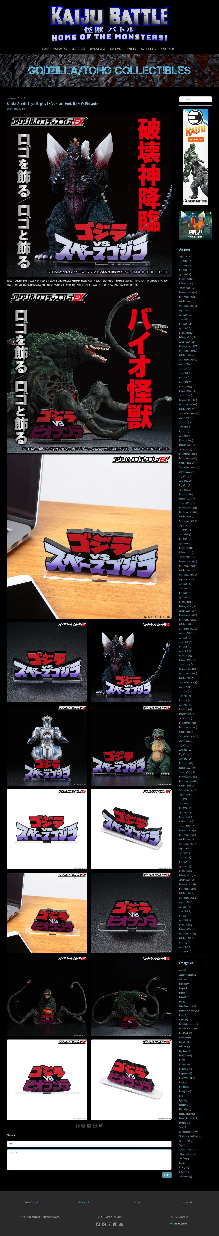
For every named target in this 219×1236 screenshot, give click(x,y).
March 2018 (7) (185, 709)
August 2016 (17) (186, 795)
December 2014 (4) (187, 884)
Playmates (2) (185, 1109)
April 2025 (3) (185, 328)
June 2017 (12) (185, 750)
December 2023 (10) (188, 400)
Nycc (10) (183, 1100)
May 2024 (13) (185, 378)
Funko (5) (183, 1015)
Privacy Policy (188, 1202)
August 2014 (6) (186, 902)
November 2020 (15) (188, 566)
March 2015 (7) (185, 871)
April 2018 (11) (185, 705)
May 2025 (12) (185, 324)
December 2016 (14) (188, 777)
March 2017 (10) (186, 763)
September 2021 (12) (188, 521)
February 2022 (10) (187, 499)
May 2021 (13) (185, 539)
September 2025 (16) (188, 306)
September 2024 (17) (188, 360)
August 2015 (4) (186, 848)
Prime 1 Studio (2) (187, 1114)
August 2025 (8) (186, 310)
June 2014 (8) (185, 911)
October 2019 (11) (187, 624)
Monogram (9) (185, 1091)
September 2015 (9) (188, 844)
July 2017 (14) (185, 745)
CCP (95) (182, 1002)
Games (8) (183, 1020)
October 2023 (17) (187, 409)
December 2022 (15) (188, 454)
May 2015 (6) (184, 862)
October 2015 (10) (187, 839)
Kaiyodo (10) (184, 1042)
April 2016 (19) (185, 812)
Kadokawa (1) (185, 1037)
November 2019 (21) (188, 620)
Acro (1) (182, 970)
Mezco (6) (183, 1082)
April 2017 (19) (185, 759)
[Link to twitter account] (104, 1224)
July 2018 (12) (185, 691)
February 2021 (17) (187, 552)
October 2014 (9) (186, 893)
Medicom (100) (185, 1069)
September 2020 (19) (188, 575)
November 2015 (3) (187, 835)
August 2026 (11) (186, 256)
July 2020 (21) (185, 584)
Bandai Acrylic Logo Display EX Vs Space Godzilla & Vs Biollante (52, 104)
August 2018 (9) (186, 687)
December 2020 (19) (188, 561)
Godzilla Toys (19, 109)
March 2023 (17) (186, 440)
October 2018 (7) (186, 678)
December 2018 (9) (187, 669)
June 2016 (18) (185, 803)
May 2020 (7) (184, 593)
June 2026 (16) (185, 265)
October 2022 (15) (187, 463)
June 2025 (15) (185, 319)
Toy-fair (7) (184, 1159)
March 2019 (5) (185, 656)
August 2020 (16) (186, 579)
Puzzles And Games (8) (188, 1118)
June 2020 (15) (185, 588)
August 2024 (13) (186, 364)
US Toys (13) (184, 1167)
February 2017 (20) (187, 768)
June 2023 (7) (185, 427)
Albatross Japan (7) (187, 975)
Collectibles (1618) (187, 1006)
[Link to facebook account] (98, 1224)
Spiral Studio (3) (186, 1141)
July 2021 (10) (185, 530)
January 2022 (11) (187, 503)
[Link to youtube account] (109, 1224)
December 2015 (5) (187, 830)
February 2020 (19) (187, 606)
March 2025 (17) (186, 333)
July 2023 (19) (185, 422)
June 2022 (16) (185, 481)
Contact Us (135, 1202)
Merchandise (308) (187, 1078)
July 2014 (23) (185, 907)
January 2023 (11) (187, 449)
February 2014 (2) (186, 929)
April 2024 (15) (185, 382)
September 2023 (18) (188, 413)
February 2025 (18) (187, 337)
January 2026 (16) (187, 288)
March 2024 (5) (185, 386)
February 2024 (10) (187, 391)
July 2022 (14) (185, 476)
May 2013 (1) (184, 942)
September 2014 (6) (188, 898)
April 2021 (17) (185, 543)
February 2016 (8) (186, 821)
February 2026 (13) (187, 283)
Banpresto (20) (185, 988)
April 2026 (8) (185, 274)
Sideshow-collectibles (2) (190, 1136)
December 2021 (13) (188, 508)
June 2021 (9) (185, 534)
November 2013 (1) (187, 934)
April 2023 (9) (185, 436)
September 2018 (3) (188, 682)
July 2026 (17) (185, 261)
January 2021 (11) (187, 557)
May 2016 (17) (185, 808)
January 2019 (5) (186, 664)
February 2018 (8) (186, 714)
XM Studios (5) (185, 1176)
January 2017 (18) (187, 772)
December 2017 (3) (187, 723)
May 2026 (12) (185, 270)
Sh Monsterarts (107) (188, 1132)
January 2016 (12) (187, 826)
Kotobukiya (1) (185, 1055)
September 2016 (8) (188, 790)
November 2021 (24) (188, 512)
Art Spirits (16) (185, 979)
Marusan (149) (185, 1064)
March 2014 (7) (185, 925)
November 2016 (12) (188, 781)
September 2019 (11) (188, 629)
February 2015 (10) (187, 875)
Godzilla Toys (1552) (188, 1028)
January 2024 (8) (186, 395)
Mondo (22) (184, 1087)
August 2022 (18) (186, 472)
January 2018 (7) (186, 718)
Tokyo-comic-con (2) (187, 1154)
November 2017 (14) (188, 727)
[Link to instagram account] (115, 1224)
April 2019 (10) (185, 651)
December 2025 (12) (188, 292)
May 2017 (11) (185, 754)
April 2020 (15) (185, 597)
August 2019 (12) (186, 633)
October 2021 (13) (187, 517)
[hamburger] (13, 5)
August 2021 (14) (186, 525)
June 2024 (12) (185, 373)
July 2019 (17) (185, 638)
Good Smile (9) (185, 1033)
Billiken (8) (183, 993)
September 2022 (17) (188, 467)
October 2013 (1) (186, 938)
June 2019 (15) (185, 642)
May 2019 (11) (185, 647)
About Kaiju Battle (31, 1202)
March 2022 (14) (186, 494)
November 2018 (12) (188, 673)
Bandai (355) (184, 984)
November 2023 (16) (188, 404)
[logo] (109, 23)
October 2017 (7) (186, 732)
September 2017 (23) (188, 736)
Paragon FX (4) (185, 1105)
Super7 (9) (183, 1145)
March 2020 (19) (186, 602)
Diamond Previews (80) (189, 1011)
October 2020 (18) (187, 570)
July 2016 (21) (185, 799)
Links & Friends (83, 1202)
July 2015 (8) (184, 853)
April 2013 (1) (185, 947)
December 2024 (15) (188, 346)
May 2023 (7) (184, 431)
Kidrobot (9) (184, 1046)
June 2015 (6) (185, 857)
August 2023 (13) (186, 418)
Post (167, 1175)
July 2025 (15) (185, 315)
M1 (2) (182, 1060)
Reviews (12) (184, 1123)
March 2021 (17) (186, 548)
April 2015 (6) (185, 866)
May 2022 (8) (184, 485)
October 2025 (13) (187, 301)
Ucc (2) (182, 1163)
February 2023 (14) (187, 445)
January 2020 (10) (187, 611)
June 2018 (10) (185, 696)
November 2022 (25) (188, 458)
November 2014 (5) (187, 889)
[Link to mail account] (121, 1224)
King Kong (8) (184, 1051)
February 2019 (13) (187, 660)
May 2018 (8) (184, 700)
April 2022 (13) (185, 490)
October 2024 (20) (187, 355)
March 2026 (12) (186, 279)
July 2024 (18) (185, 369)
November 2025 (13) (188, 297)
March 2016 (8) (185, 817)
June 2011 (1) (185, 951)
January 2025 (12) (187, 342)
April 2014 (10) (185, 920)
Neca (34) (183, 1096)
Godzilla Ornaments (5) (188, 1024)
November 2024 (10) (188, 351)
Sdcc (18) (183, 1127)
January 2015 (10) (187, 880)
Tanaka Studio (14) (187, 1150)
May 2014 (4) (184, 916)
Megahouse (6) (185, 1073)
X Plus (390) (184, 1172)
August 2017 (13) (186, 741)
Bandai (9, 109)
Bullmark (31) (184, 997)
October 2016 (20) (187, 786)
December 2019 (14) (188, 615)
